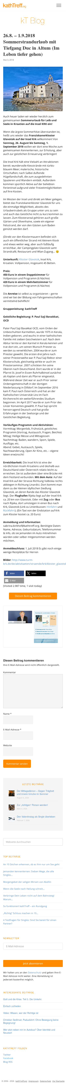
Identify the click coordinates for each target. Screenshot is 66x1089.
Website (7, 745)
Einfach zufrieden (12, 1006)
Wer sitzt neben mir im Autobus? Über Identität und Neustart (29, 1031)
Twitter (7, 1054)
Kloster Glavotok (29, 259)
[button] (14, 573)
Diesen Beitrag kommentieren (33, 596)
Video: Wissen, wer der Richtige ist (20, 1013)
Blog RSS (7, 1061)
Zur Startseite (58, 1081)
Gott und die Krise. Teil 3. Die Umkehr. (22, 999)
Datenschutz (34, 972)
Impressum (34, 1081)
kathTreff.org (21, 1081)
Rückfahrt (9, 510)
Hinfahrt (52, 507)
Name (7, 713)
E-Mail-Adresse (12, 729)
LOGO (16, 5)
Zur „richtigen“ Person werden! (32, 805)
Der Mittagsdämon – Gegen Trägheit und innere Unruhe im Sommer (35, 792)
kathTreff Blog (33, 21)
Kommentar (9, 672)
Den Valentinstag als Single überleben (36, 816)
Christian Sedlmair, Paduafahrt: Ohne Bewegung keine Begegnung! (30, 1021)
